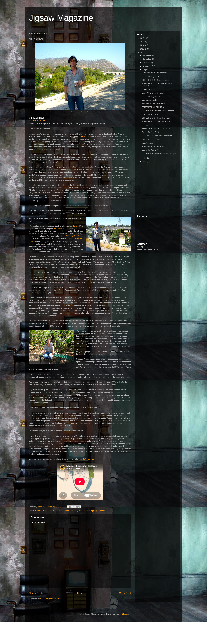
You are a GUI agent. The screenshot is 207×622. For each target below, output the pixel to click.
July (144, 158)
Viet (30, 239)
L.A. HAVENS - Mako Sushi (153, 93)
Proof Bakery (86, 136)
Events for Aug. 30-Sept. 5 (152, 76)
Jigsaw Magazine (61, 18)
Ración (75, 226)
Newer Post (35, 593)
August (146, 70)
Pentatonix (146, 125)
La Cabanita (59, 229)
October (146, 63)
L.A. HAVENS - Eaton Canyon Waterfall (158, 111)
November (147, 59)
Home (80, 593)
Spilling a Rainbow (98, 511)
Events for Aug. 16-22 (151, 114)
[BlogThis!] (71, 506)
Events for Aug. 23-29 (151, 96)
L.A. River (65, 511)
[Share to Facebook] (76, 506)
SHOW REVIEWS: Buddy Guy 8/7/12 (157, 129)
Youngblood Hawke (149, 100)
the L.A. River (38, 120)
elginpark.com (90, 459)
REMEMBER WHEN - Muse (153, 107)
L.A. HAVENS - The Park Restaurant (157, 136)
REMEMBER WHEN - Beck (153, 146)
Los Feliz (73, 511)
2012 (142, 52)
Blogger (125, 614)
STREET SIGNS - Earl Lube (153, 139)
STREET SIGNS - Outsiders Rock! (156, 118)
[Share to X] (74, 506)
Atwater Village (41, 511)
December (147, 55)
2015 (142, 42)
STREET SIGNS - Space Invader (155, 80)
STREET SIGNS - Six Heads (154, 104)
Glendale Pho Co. (73, 236)
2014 (142, 45)
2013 (142, 49)
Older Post (125, 593)
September (147, 66)
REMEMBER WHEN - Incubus (154, 73)
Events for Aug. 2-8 (150, 150)
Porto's (81, 144)
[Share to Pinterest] (79, 506)
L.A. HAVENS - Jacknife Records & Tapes (159, 154)
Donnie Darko (54, 511)
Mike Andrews (84, 511)
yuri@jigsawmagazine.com (148, 249)
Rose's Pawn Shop (149, 89)
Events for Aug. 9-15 (150, 132)
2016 (142, 38)
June (145, 162)
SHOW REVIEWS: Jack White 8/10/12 (157, 121)
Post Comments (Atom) (50, 599)
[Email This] (68, 506)
